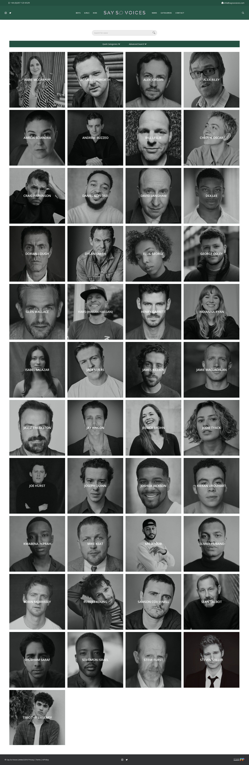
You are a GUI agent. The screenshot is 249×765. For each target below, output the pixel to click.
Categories (166, 13)
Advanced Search (137, 44)
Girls (86, 13)
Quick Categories (110, 44)
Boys (78, 13)
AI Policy (45, 760)
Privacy (31, 760)
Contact (179, 13)
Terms (38, 760)
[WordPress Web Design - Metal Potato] (239, 760)
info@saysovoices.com (234, 3)
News (154, 13)
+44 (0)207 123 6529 (20, 2)
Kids (95, 13)
